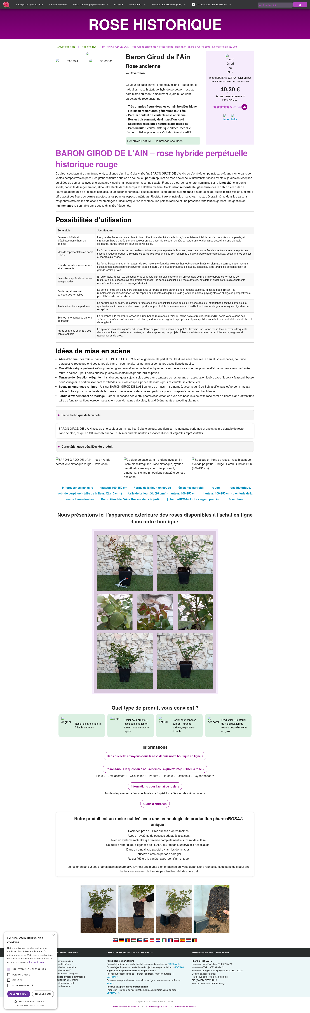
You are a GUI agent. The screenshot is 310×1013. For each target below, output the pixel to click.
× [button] (53, 935)
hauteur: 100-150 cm (113, 487)
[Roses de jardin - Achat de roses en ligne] (300, 4)
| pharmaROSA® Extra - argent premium (194, 499)
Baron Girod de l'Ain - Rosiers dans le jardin (131, 499)
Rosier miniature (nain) (66, 979)
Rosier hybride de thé (65, 967)
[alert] (30, 970)
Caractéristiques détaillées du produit (87, 446)
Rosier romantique (64, 960)
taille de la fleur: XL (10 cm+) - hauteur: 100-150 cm (162, 493)
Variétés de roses (58, 4)
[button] (30, 1001)
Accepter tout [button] (19, 993)
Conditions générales (156, 1006)
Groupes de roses (66, 46)
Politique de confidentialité (126, 1006)
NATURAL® (112, 976)
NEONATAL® (113, 993)
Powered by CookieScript (30, 1005)
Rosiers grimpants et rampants (70, 976)
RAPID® (111, 983)
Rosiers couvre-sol (64, 982)
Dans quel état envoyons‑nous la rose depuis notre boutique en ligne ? (155, 756)
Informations (135, 4)
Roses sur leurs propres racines (89, 4)
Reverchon (235, 499)
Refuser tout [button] (42, 993)
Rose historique (89, 46)
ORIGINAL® (174, 963)
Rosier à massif (63, 970)
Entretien (118, 4)
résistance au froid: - (191, 487)
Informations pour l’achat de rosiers (155, 786)
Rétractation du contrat (186, 1006)
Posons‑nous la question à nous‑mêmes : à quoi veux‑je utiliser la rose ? (155, 769)
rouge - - (217, 487)
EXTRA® (179, 967)
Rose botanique (63, 986)
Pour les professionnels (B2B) (167, 4)
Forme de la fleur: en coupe (152, 487)
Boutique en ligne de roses (29, 4)
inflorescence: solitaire (77, 487)
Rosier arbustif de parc (66, 973)
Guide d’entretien (155, 804)
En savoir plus (36, 962)
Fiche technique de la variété (81, 415)
